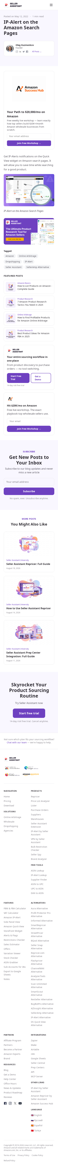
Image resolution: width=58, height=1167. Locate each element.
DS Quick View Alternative (38, 1023)
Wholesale (9, 821)
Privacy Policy (23, 1155)
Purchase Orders (39, 810)
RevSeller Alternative (41, 999)
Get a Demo (38, 378)
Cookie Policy (37, 1155)
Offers (7, 948)
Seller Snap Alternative (37, 947)
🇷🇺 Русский (37, 1120)
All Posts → (37, 51)
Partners (8, 1044)
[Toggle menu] (51, 5)
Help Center (10, 1079)
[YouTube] (20, 1103)
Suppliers (36, 814)
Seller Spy (36, 854)
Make (34, 1044)
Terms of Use (9, 1155)
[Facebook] (5, 1103)
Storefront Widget (13, 930)
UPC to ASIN (37, 888)
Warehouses (37, 819)
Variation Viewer (12, 953)
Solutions (10, 811)
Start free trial (29, 713)
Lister (34, 805)
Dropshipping (13, 261)
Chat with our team (17, 742)
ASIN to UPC (37, 884)
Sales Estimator (12, 944)
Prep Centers (37, 1067)
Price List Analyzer (40, 801)
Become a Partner (13, 1049)
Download (9, 805)
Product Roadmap (13, 1092)
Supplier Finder (39, 879)
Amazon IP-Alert (12, 917)
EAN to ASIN (37, 893)
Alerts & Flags (11, 935)
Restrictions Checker (14, 939)
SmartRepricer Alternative (38, 927)
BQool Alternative (40, 940)
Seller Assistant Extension (39, 825)
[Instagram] (10, 1103)
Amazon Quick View (14, 926)
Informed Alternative (42, 920)
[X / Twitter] (15, 1103)
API (32, 1071)
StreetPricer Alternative (37, 934)
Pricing (7, 801)
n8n (33, 1053)
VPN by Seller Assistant (38, 841)
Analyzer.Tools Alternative (38, 978)
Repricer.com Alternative (37, 954)
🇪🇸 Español (36, 1125)
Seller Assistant (13, 267)
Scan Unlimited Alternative (39, 985)
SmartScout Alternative (37, 993)
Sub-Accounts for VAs (15, 966)
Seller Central (38, 1062)
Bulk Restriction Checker (39, 848)
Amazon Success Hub (42, 1103)
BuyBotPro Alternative (42, 1003)
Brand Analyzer (39, 859)
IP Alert (28, 261)
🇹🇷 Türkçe (36, 1130)
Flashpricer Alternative (37, 962)
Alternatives (38, 903)
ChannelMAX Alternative (37, 970)
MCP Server (37, 1076)
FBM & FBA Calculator (15, 908)
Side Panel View (12, 921)
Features (9, 903)
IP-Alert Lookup (39, 875)
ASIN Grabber (11, 962)
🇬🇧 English (36, 1115)
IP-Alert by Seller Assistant (39, 833)
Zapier (34, 1040)
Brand (7, 1058)
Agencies (8, 830)
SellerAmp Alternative (37, 267)
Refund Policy (9, 1160)
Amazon (10, 255)
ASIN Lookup (37, 870)
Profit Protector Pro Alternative (40, 914)
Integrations (38, 1035)
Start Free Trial (16, 378)
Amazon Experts (12, 1053)
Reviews (8, 1097)
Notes (7, 979)
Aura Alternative (39, 908)
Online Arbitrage (27, 255)
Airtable (35, 1049)
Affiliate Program (12, 1040)
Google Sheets (38, 1058)
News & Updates (12, 1088)
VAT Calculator (11, 912)
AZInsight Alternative (42, 1008)
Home (7, 796)
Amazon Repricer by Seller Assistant (41, 1097)
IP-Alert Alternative (41, 1017)
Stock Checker (11, 957)
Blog (6, 1070)
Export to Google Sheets (12, 973)
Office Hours (10, 1083)
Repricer (35, 796)
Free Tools (37, 865)
